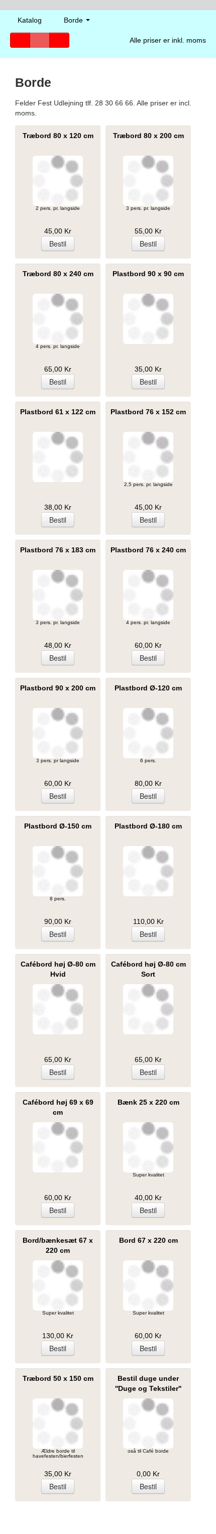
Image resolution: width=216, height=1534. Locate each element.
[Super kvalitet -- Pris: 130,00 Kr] (57, 1285)
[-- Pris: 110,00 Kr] (148, 871)
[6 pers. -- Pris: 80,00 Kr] (148, 733)
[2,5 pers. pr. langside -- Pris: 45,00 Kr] (148, 457)
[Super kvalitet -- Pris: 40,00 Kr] (148, 1147)
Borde (74, 20)
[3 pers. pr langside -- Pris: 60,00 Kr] (57, 733)
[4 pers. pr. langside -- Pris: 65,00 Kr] (57, 319)
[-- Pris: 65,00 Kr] (57, 1009)
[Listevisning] (20, 40)
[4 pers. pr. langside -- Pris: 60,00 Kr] (148, 595)
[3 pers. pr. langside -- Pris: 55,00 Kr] (148, 181)
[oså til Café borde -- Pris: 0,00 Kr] (148, 1423)
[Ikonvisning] (40, 40)
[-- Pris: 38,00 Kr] (57, 457)
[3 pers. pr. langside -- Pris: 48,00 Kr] (57, 595)
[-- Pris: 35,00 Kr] (148, 319)
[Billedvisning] (59, 40)
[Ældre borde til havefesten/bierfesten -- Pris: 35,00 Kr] (57, 1423)
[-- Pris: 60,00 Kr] (57, 1147)
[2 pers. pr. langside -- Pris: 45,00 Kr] (57, 181)
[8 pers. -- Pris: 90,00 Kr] (57, 871)
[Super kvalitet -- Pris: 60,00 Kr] (148, 1285)
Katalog (30, 20)
